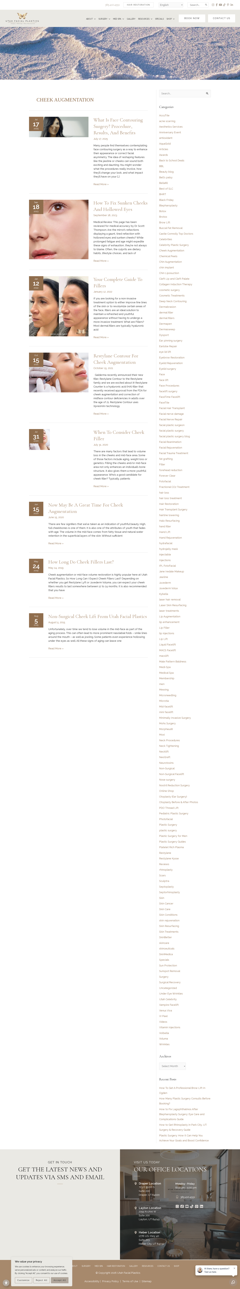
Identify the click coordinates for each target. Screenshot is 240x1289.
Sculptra (164, 881)
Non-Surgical (167, 768)
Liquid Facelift (167, 644)
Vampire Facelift (169, 1004)
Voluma (163, 1038)
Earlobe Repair (168, 346)
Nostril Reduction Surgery (174, 785)
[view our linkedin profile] (232, 4)
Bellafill (163, 183)
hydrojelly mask (168, 548)
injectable (165, 554)
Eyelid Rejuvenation (171, 363)
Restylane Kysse (169, 858)
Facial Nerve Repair (170, 419)
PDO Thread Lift (168, 807)
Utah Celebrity (168, 999)
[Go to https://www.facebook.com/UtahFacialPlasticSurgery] (182, 1207)
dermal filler (166, 312)
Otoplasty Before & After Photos (178, 802)
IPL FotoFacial (167, 565)
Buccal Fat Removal (170, 228)
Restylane (165, 852)
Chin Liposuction (169, 273)
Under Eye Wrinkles (171, 993)
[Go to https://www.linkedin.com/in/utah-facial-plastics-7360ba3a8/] (201, 1207)
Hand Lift (164, 532)
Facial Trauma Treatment (173, 453)
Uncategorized (168, 988)
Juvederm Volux (168, 588)
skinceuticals (166, 948)
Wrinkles (164, 1044)
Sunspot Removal (169, 971)
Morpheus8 (166, 729)
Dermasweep (167, 329)
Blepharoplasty (168, 205)
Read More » (101, 184)
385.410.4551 (112, 4)
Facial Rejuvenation (170, 447)
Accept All (60, 1280)
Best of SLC (166, 188)
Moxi (162, 734)
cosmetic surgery (169, 290)
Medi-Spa (165, 667)
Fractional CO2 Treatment (174, 486)
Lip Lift (163, 639)
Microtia (164, 700)
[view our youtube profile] (220, 4)
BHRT (162, 194)
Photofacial (166, 819)
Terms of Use (130, 1281)
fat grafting (166, 458)
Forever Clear (167, 475)
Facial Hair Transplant (172, 408)
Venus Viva (165, 1010)
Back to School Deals (171, 160)
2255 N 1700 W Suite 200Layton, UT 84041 (149, 1215)
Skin (161, 897)
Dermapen (165, 323)
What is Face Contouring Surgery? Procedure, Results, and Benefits (118, 126)
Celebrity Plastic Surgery (174, 245)
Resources (147, 1266)
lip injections (166, 633)
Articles (163, 149)
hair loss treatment (170, 498)
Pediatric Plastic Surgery (173, 813)
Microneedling (167, 695)
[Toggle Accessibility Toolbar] (6, 1283)
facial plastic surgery (171, 430)
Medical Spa (166, 672)
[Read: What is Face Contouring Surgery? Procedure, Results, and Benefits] (58, 126)
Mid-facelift (166, 706)
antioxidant (165, 137)
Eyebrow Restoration (171, 357)
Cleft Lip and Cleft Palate (174, 278)
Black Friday (166, 199)
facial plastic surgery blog (174, 436)
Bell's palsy (165, 177)
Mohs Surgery (167, 723)
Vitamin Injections (169, 1027)
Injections (165, 560)
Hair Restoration (169, 503)
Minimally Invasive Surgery (175, 717)
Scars (162, 875)
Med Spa (99, 1266)
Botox (162, 211)
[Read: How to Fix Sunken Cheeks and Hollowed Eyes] (58, 229)
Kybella (163, 594)
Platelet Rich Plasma (171, 847)
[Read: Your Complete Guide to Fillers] (58, 306)
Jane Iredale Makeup (171, 571)
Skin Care (164, 909)
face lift (163, 380)
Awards (163, 154)
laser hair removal (170, 599)
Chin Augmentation (170, 261)
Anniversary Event (170, 132)
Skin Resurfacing (169, 926)
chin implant (166, 267)
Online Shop (166, 790)
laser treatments (169, 610)
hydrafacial (165, 543)
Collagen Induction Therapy (175, 284)
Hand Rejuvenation (170, 537)
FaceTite (164, 402)
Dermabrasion (167, 306)
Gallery (133, 1266)
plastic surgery (168, 830)
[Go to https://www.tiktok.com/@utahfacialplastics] (191, 1207)
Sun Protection (168, 965)
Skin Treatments (168, 931)
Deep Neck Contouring (173, 301)
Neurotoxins (166, 762)
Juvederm (165, 582)
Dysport (164, 335)
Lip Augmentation (169, 616)
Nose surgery (167, 779)
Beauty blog (166, 171)
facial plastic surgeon (171, 425)
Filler (162, 464)
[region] (41, 1271)
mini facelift (166, 712)
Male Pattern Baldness (172, 661)
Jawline (163, 577)
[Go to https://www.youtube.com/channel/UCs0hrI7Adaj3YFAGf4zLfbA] (187, 1207)
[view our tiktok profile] (224, 4)
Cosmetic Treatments (172, 295)
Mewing (164, 689)
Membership (166, 678)
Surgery (163, 976)
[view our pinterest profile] (228, 4)
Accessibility (91, 1281)
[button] (138, 4)
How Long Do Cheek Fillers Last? (81, 562)
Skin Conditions (168, 914)
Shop (176, 1266)
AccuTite (164, 115)
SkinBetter (165, 937)
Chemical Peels (168, 256)
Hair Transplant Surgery (173, 509)
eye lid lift (165, 351)
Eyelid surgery (167, 368)
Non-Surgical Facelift (171, 774)
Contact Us (163, 1266)
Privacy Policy (110, 1281)
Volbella (164, 1033)
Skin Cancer (166, 903)
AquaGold (165, 143)
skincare (164, 943)
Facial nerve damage (171, 413)
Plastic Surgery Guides (172, 841)
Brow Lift (164, 222)
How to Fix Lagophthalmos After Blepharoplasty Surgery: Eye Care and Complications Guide (181, 1114)
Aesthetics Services (171, 126)
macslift (164, 655)
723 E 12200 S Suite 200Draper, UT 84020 (149, 1191)
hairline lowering (169, 515)
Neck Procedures (169, 740)
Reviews (164, 864)
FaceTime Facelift (169, 396)
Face (162, 374)
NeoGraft (164, 757)
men (161, 684)
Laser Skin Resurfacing (172, 605)
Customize (23, 1280)
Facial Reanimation (170, 441)
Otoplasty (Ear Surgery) (173, 796)
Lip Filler (164, 627)
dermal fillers (166, 318)
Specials (164, 959)
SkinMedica (166, 954)
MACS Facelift (167, 650)
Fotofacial (165, 481)
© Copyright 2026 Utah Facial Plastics (118, 1272)
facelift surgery (168, 391)
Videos (163, 1021)
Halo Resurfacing (169, 520)
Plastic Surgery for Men (173, 836)
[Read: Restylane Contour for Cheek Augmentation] (58, 372)
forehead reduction (170, 470)
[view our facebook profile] (217, 4)
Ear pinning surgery (170, 340)
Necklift (164, 751)
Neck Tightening (169, 745)
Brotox (163, 216)
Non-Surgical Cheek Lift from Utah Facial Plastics (97, 616)
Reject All (41, 1280)
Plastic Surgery (168, 824)
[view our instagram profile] (213, 4)
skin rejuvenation (169, 920)
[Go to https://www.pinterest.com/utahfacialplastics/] (196, 1207)
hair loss (164, 492)
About (74, 1266)
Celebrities (165, 239)
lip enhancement (169, 622)
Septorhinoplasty (169, 892)
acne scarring (167, 121)
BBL (161, 166)
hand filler (165, 526)
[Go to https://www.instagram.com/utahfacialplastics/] (177, 1207)
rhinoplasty (166, 869)
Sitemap (146, 1281)
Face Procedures (169, 385)
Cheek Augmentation (171, 250)
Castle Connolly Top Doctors (176, 233)
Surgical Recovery (170, 982)
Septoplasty (166, 886)
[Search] (206, 5)
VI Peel (163, 1016)
